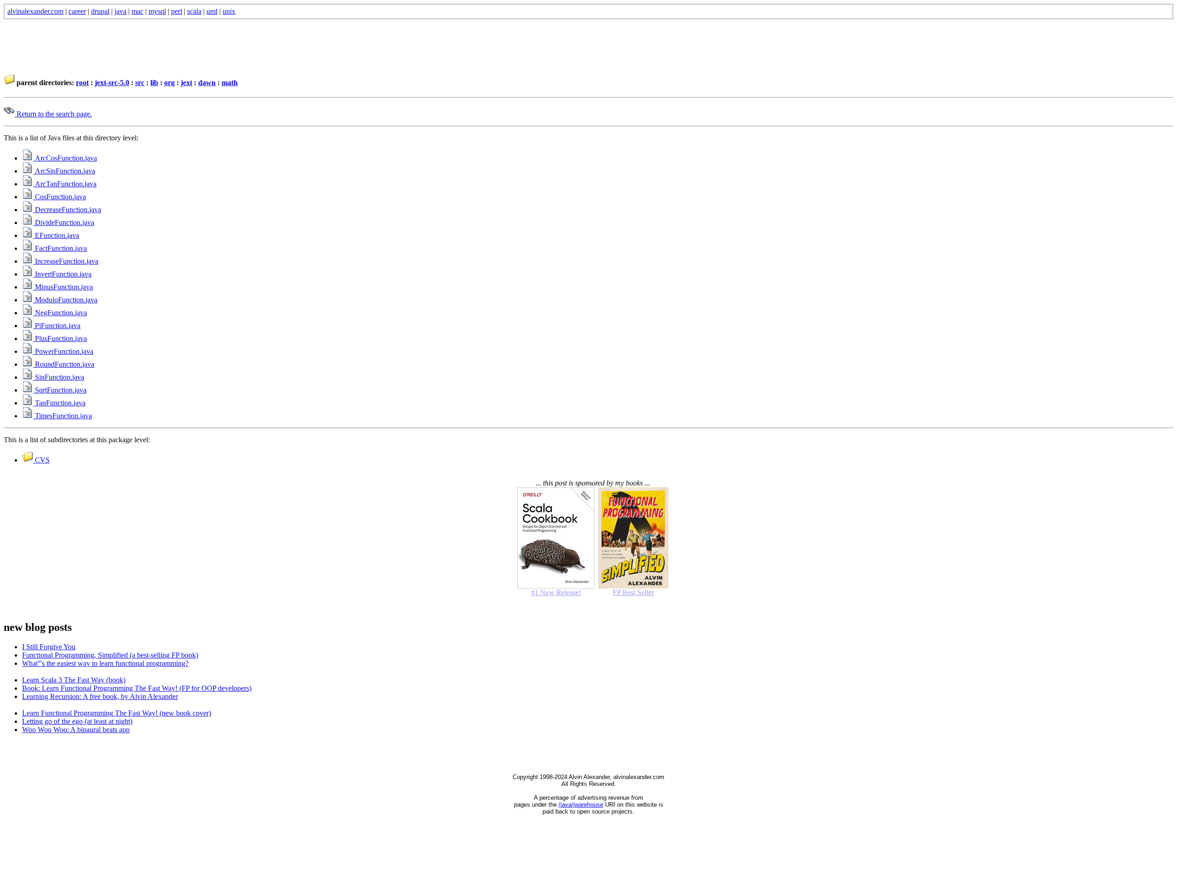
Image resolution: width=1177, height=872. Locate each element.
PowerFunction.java (63, 351)
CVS (41, 460)
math (230, 83)
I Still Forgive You (48, 647)
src (139, 83)
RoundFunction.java (63, 364)
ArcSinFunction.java (64, 171)
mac (137, 11)
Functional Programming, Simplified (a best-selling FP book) (110, 655)
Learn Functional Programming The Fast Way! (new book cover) (116, 713)
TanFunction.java (59, 403)
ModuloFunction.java (65, 300)
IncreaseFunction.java (65, 261)
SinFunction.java (58, 377)
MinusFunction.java (63, 287)
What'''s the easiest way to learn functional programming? (105, 663)
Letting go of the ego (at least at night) (77, 721)
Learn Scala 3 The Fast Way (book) (74, 680)
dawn (207, 83)
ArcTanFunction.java (65, 184)
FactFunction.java (60, 248)
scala (194, 11)
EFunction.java (56, 235)
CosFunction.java (59, 197)
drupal (100, 11)
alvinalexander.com (35, 11)
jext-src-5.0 (112, 83)
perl (176, 11)
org (169, 83)
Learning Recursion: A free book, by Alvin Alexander (100, 696)
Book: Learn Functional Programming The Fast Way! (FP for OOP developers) (136, 688)
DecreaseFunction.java (67, 210)
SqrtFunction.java (59, 390)
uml (211, 11)
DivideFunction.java (63, 222)
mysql (157, 11)
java (120, 11)
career (77, 11)
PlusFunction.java (60, 338)
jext (186, 83)
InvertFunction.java (62, 274)
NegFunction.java (60, 313)
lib (154, 83)
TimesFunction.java (62, 416)
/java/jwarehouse (581, 804)
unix (229, 11)
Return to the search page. (53, 114)
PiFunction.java (56, 325)
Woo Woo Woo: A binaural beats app (76, 729)
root (82, 83)
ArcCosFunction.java (65, 158)
